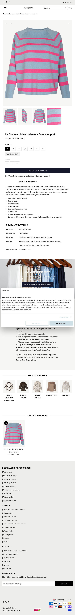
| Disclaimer (6, 493)
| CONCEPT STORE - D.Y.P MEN (14, 551)
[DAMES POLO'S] (37, 386)
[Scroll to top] (71, 611)
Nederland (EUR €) (62, 600)
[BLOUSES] (66, 386)
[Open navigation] (8, 8)
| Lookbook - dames (9, 520)
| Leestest (5, 538)
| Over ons (6, 561)
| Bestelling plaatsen (9, 476)
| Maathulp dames (8, 527)
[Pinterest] (9, 2)
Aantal (7, 160)
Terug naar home (7, 14)
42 (25, 148)
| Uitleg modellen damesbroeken (14, 524)
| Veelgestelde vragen (10, 554)
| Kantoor (5, 565)
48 (43, 148)
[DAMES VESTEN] (23, 386)
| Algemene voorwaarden (11, 490)
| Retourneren (7, 472)
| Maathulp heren (8, 513)
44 (31, 148)
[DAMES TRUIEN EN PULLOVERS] (9, 386)
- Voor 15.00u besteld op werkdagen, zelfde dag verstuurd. (28, 176)
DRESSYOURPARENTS (11, 611)
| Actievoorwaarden (9, 501)
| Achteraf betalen (8, 486)
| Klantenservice (8, 558)
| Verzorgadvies (8, 535)
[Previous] (6, 23)
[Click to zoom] (69, 23)
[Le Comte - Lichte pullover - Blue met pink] (14, 433)
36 (7, 148)
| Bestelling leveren (9, 483)
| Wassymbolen (7, 531)
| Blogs (4, 542)
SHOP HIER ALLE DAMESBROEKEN (37, 285)
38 (13, 148)
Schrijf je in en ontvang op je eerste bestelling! (25, 577)
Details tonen (64, 317)
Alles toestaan (61, 323)
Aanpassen (36, 323)
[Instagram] (6, 2)
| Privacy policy (7, 497)
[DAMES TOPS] (52, 386)
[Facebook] (4, 2)
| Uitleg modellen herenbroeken (13, 509)
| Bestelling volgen (9, 479)
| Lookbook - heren (9, 517)
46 (37, 148)
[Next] (11, 23)
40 (19, 148)
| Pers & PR (6, 568)
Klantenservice (67, 2)
